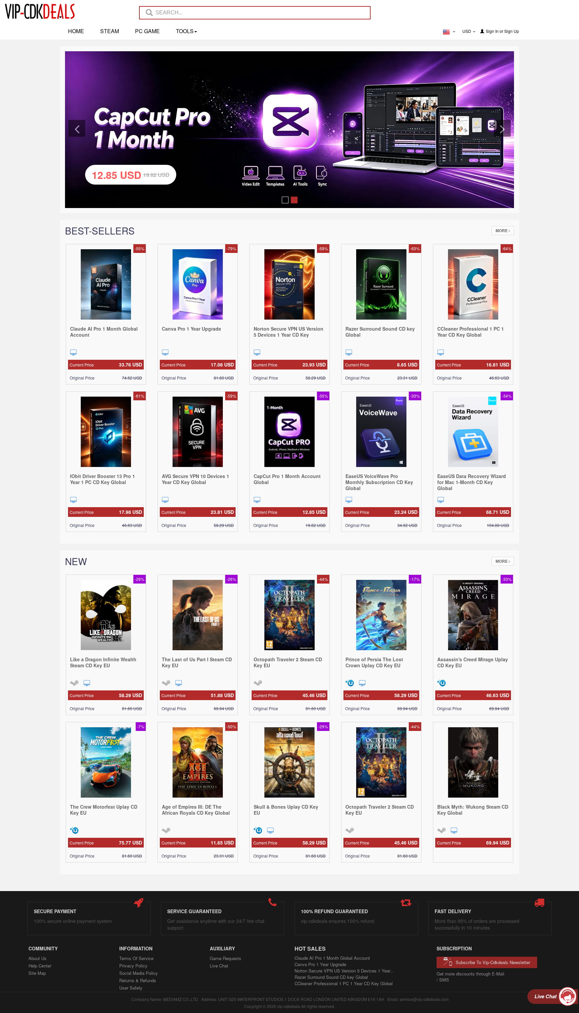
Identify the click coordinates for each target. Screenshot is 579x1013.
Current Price (106, 364)
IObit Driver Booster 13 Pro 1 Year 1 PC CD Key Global (102, 479)
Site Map (37, 973)
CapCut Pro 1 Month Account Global (287, 479)
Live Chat (219, 965)
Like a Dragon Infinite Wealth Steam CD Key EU (103, 662)
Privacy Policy (133, 965)
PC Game (147, 31)
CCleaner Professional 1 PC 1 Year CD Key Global (470, 332)
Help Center (39, 965)
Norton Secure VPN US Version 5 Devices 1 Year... (344, 970)
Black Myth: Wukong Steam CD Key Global (472, 810)
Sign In (492, 31)
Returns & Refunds (137, 980)
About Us (37, 958)
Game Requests (225, 958)
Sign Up (511, 31)
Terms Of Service (136, 958)
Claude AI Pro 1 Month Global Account (104, 332)
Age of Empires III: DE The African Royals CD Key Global (196, 810)
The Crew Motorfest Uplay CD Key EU (103, 810)
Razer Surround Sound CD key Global (380, 332)
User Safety (130, 988)
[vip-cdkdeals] (38, 11)
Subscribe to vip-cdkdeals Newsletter (493, 962)
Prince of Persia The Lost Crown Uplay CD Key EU (374, 662)
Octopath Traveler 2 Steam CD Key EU (288, 662)
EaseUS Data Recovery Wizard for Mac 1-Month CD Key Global (471, 482)
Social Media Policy (138, 973)
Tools (185, 31)
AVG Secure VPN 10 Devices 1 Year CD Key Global (195, 479)
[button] (76, 128)
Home (76, 31)
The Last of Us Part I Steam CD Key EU (197, 662)
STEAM (109, 31)
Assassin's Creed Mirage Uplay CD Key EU (472, 662)
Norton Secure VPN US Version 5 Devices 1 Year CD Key (288, 332)
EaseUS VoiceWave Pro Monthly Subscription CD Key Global (379, 482)
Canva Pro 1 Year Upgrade (191, 329)
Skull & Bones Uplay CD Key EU (286, 810)
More (502, 230)
